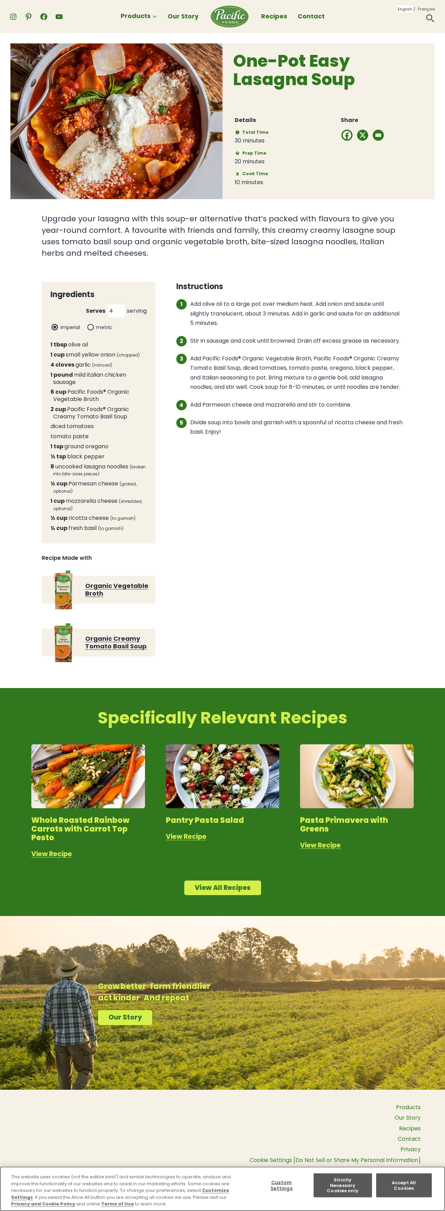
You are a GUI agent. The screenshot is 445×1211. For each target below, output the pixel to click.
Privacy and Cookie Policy (43, 1204)
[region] (222, 1189)
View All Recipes (223, 887)
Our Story (183, 16)
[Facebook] (347, 135)
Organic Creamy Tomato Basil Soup (116, 642)
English (405, 9)
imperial (70, 327)
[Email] (378, 135)
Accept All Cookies (404, 1185)
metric (104, 327)
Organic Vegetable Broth (116, 589)
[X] (362, 135)
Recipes (274, 16)
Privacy (410, 1149)
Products (136, 15)
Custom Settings (281, 1185)
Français (426, 9)
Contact (311, 16)
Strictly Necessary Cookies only (342, 1185)
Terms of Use (117, 1204)
